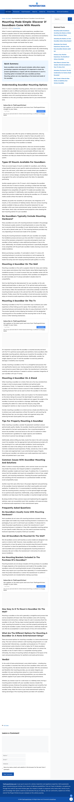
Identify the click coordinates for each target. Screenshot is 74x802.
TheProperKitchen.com (9, 784)
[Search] (70, 19)
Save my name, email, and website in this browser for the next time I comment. (24, 768)
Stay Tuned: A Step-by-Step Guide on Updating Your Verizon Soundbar (61, 81)
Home (3, 18)
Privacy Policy (51, 11)
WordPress (53, 799)
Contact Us (42, 11)
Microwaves (16, 11)
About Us (34, 11)
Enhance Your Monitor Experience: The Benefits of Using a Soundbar (61, 57)
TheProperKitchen (27, 799)
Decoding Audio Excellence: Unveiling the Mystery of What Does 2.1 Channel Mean (62, 33)
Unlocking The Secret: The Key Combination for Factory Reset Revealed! (62, 73)
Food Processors (26, 11)
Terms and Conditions (62, 11)
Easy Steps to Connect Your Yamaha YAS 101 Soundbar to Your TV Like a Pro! (62, 65)
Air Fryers (8, 11)
